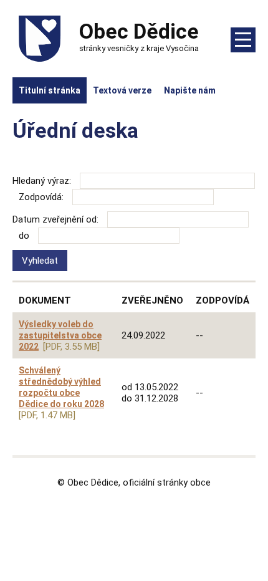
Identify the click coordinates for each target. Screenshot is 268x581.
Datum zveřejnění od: (55, 219)
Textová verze (122, 90)
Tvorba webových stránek (134, 510)
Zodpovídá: (41, 197)
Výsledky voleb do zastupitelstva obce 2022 (60, 335)
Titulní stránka (49, 90)
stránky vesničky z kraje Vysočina (139, 36)
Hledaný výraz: (41, 180)
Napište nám (190, 90)
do (24, 235)
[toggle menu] (243, 39)
